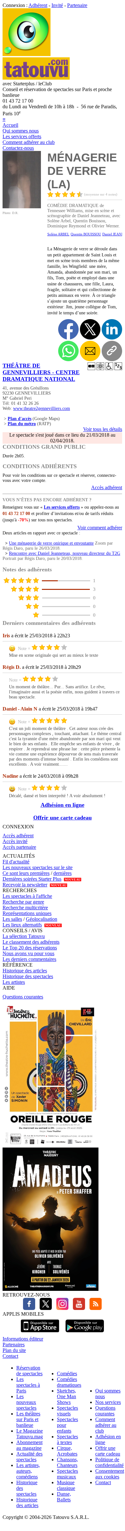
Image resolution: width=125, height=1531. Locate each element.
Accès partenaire (19, 847)
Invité (57, 5)
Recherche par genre (23, 902)
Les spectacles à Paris (28, 1385)
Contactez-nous (18, 148)
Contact (10, 1356)
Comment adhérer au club (29, 142)
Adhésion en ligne (62, 805)
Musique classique (66, 1485)
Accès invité (15, 841)
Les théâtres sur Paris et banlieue (28, 1419)
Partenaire (77, 5)
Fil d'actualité (16, 861)
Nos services (108, 1402)
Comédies (67, 1373)
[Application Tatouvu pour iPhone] (40, 1333)
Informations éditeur (23, 1338)
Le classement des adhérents (31, 942)
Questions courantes (23, 996)
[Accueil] (27, 54)
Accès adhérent (106, 487)
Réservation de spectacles (29, 1370)
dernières (62, 873)
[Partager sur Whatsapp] (68, 351)
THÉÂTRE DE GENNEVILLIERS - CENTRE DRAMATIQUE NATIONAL (41, 372)
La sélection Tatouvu (24, 936)
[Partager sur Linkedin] (112, 329)
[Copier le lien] (112, 351)
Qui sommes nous (21, 130)
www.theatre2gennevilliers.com (41, 408)
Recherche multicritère (25, 907)
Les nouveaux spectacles (26, 1402)
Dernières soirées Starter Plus (32, 879)
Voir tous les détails (102, 429)
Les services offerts (22, 136)
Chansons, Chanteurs (67, 1462)
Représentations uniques (27, 913)
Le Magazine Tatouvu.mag (29, 1433)
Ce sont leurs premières (26, 873)
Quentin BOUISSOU (86, 234)
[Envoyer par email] (90, 351)
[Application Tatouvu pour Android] (84, 1333)
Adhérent (37, 5)
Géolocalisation (41, 919)
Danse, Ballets (64, 1496)
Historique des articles (25, 970)
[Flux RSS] (94, 1308)
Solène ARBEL (58, 234)
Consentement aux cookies (109, 1473)
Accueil (10, 125)
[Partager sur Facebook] (68, 329)
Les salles (12, 919)
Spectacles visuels (67, 1410)
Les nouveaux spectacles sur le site (38, 867)
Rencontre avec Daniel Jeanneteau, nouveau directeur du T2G (64, 553)
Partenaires (14, 1344)
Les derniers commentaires (29, 959)
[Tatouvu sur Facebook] (29, 1308)
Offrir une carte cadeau (62, 817)
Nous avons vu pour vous (28, 953)
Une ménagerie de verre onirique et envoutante (51, 543)
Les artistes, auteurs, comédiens (28, 1471)
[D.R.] (22, 206)
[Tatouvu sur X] (44, 1308)
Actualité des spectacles (29, 1456)
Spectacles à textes (67, 1439)
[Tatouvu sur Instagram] (60, 1308)
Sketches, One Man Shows (66, 1396)
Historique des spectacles (28, 976)
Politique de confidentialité (109, 1462)
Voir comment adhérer (99, 527)
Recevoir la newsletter (25, 884)
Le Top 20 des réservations (30, 947)
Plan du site (14, 1350)
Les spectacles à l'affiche (27, 896)
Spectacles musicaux (67, 1473)
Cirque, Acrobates (67, 1450)
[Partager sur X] (90, 329)
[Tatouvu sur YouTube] (77, 1308)
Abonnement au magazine (29, 1445)
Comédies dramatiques (69, 1382)
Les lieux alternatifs (22, 924)
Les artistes (14, 982)
